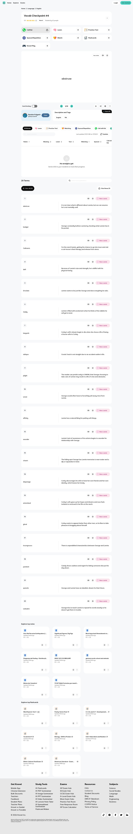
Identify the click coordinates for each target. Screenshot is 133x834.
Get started (126, 3)
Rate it (41, 20)
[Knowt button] (107, 18)
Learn (40, 128)
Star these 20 (105, 188)
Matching (68, 128)
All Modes (27, 128)
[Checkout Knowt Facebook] (115, 815)
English (39, 8)
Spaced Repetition (84, 128)
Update (105, 134)
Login (116, 3)
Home (9, 3)
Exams (22, 3)
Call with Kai (102, 128)
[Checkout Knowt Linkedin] (127, 815)
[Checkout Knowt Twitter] (121, 815)
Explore (16, 3)
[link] (35, 638)
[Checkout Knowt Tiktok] (103, 815)
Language (31, 8)
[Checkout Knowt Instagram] (109, 815)
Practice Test (53, 128)
